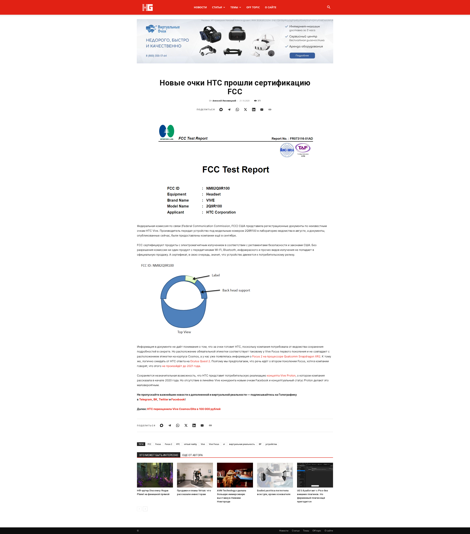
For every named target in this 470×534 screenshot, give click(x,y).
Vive (203, 444)
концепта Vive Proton (281, 375)
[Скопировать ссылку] (269, 109)
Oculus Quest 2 (200, 361)
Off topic (253, 7)
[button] (328, 7)
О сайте (270, 7)
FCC (149, 444)
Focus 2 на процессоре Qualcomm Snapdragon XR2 (286, 356)
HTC (178, 444)
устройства (271, 444)
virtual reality (190, 444)
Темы (234, 7)
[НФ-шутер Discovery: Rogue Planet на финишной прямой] (155, 475)
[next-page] (145, 509)
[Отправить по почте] (261, 109)
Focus (158, 444)
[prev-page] (139, 509)
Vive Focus (214, 444)
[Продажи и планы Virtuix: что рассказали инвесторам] (195, 475)
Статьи (217, 7)
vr (224, 444)
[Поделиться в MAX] (221, 109)
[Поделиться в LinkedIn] (253, 109)
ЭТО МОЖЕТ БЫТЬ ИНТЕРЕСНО (158, 455)
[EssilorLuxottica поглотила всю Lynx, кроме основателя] (275, 475)
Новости (200, 7)
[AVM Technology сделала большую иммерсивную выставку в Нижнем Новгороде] (235, 475)
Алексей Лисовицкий (224, 100)
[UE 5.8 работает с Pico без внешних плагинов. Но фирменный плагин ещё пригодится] (315, 475)
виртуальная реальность (242, 444)
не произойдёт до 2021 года (181, 366)
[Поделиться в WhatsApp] (237, 109)
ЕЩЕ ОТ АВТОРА (192, 455)
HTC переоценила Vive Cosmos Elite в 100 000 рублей (183, 409)
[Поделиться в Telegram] (229, 109)
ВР (260, 444)
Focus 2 (168, 444)
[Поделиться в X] (245, 109)
